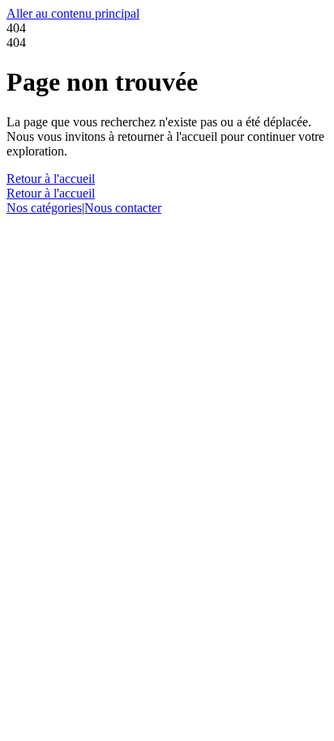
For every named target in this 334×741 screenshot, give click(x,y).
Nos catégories (44, 208)
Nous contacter (122, 208)
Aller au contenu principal (72, 13)
